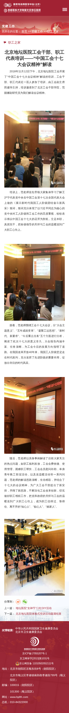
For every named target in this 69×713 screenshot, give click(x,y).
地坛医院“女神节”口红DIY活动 (34, 608)
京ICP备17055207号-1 (34, 653)
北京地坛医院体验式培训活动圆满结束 (38, 613)
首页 (24, 31)
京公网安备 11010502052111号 (36, 663)
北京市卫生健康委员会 (28, 631)
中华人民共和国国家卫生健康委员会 (36, 628)
